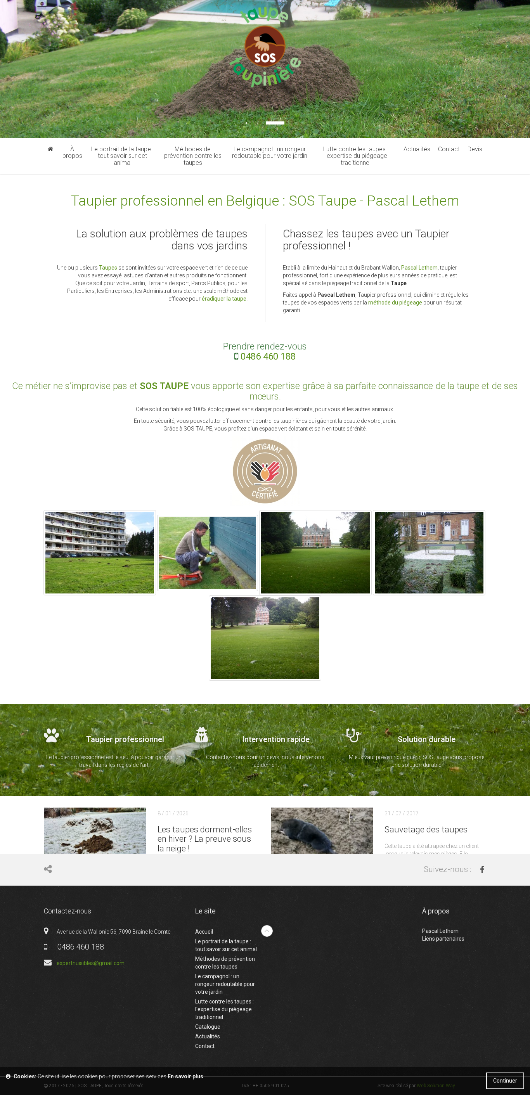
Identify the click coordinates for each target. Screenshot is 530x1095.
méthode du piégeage (395, 302)
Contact (205, 1046)
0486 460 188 (268, 356)
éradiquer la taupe (224, 299)
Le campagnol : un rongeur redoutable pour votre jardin (225, 984)
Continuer (505, 1081)
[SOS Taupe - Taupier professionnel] (429, 552)
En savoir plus (185, 1076)
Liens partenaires (443, 939)
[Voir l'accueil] (50, 149)
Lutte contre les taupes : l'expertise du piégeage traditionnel (224, 1009)
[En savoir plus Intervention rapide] (265, 750)
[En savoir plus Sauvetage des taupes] (372, 852)
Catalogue (207, 1027)
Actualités (207, 1036)
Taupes (108, 268)
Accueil (204, 932)
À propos (436, 911)
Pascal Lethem (419, 268)
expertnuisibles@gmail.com (91, 963)
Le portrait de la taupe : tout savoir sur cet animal (226, 945)
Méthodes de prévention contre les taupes (225, 963)
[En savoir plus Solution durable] (416, 750)
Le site (205, 911)
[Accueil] (265, 47)
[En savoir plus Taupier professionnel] (113, 750)
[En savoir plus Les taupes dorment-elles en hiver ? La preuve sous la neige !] (145, 852)
